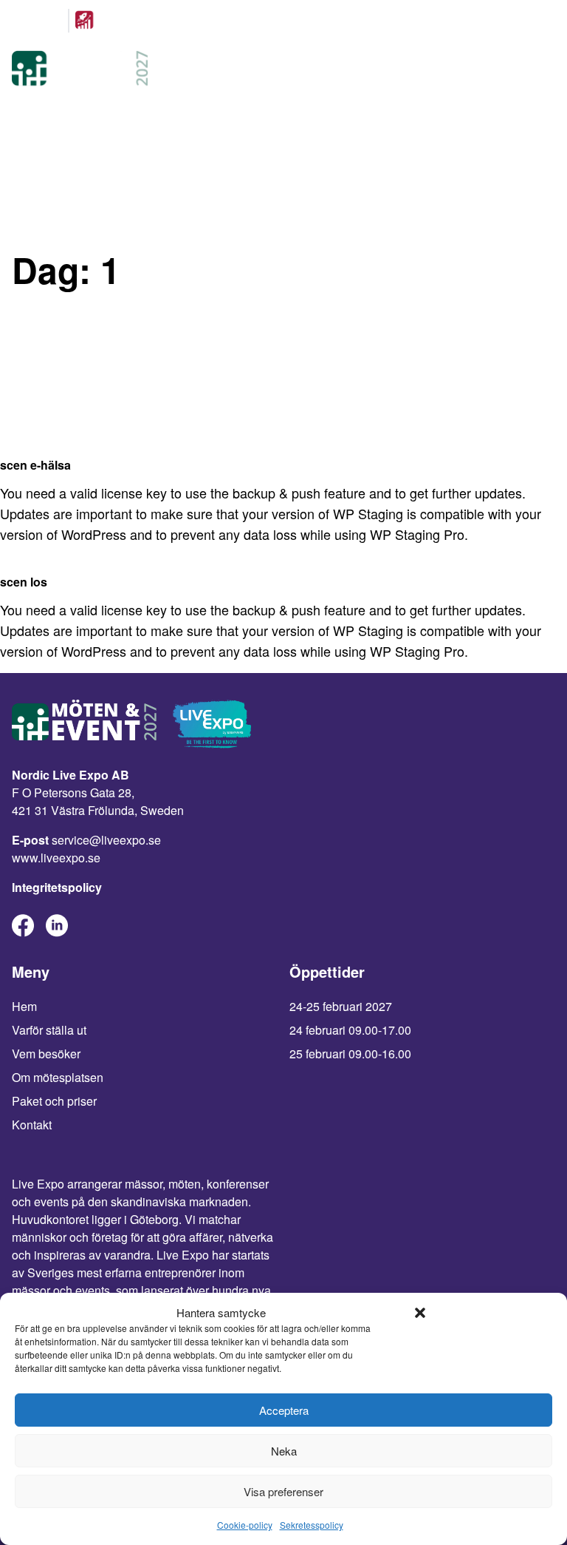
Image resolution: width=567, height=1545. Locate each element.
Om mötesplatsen (57, 1077)
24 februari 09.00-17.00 (350, 1029)
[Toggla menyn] (540, 70)
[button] (420, 1312)
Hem (24, 1006)
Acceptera (284, 1410)
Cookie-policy (244, 1524)
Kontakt (32, 1124)
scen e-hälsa (35, 464)
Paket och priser (54, 1100)
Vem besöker (46, 1053)
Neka (284, 1450)
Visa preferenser (283, 1491)
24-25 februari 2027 (340, 1006)
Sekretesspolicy (311, 1524)
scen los (23, 581)
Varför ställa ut (49, 1029)
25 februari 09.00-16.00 (350, 1053)
